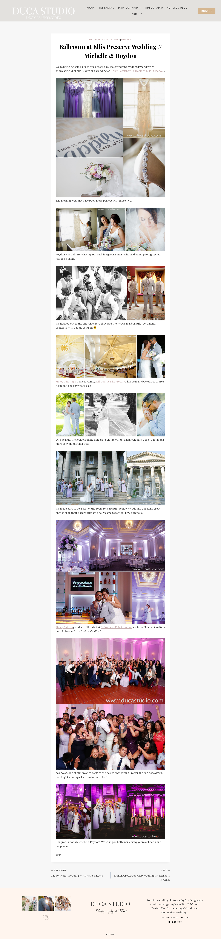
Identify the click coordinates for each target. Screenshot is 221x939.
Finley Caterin (64, 627)
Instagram (107, 7)
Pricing (137, 13)
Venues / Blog (177, 7)
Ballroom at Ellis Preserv (110, 381)
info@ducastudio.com (175, 917)
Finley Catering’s (120, 71)
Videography (154, 7)
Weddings (126, 40)
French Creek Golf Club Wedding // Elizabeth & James (142, 875)
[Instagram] (46, 917)
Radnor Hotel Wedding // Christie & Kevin (77, 873)
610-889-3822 (175, 922)
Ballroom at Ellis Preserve (104, 40)
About (91, 7)
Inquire (206, 10)
